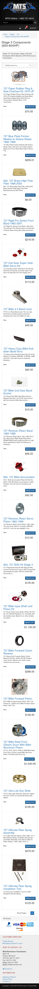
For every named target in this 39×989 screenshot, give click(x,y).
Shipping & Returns (9, 977)
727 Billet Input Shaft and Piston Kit (17, 607)
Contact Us (8, 969)
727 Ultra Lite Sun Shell (16, 790)
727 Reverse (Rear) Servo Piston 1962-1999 (18, 519)
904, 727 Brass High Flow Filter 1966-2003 (18, 182)
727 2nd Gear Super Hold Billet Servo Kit (18, 264)
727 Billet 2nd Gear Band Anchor (17, 391)
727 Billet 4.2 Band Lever (17, 309)
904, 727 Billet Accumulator (19, 477)
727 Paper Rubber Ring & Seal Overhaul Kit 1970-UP (18, 89)
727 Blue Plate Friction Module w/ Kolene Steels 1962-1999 (17, 139)
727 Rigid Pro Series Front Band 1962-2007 (18, 222)
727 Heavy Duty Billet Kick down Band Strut (18, 350)
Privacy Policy (7, 979)
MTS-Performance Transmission (26, 986)
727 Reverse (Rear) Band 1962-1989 (18, 432)
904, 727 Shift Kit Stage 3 (18, 564)
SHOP (33, 28)
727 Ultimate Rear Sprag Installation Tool (17, 887)
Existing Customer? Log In (13, 943)
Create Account (8, 941)
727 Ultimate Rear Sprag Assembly (17, 831)
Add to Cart (31, 107)
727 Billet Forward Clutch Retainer (17, 651)
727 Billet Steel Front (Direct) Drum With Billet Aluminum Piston (17, 744)
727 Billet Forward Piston (17, 698)
